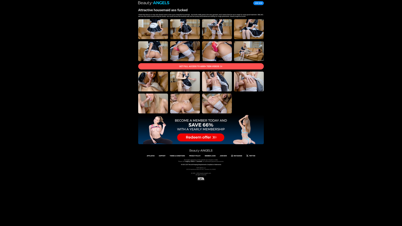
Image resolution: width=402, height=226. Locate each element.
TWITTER (252, 156)
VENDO (192, 161)
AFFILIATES (151, 156)
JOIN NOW (258, 3)
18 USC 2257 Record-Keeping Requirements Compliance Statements (201, 164)
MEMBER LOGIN (210, 156)
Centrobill (199, 161)
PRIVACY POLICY (195, 156)
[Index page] (154, 3)
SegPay (187, 161)
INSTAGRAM (238, 156)
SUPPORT (162, 156)
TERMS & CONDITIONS (177, 156)
